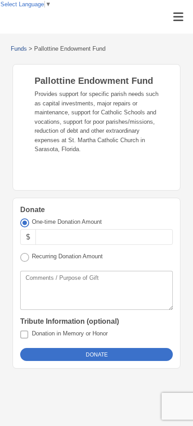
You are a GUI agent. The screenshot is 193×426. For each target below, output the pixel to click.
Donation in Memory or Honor (70, 333)
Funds (19, 48)
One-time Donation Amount (67, 221)
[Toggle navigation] (178, 17)
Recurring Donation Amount (67, 256)
